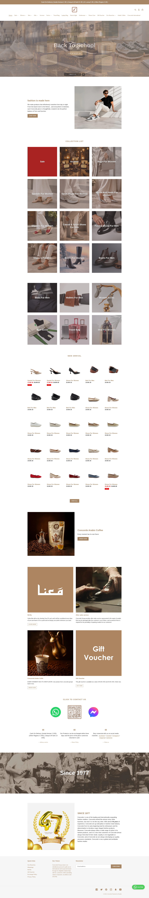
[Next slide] (79, 74)
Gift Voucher (31, 872)
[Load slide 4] (74, 74)
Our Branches (31, 865)
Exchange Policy (32, 874)
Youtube (108, 735)
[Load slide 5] (75, 74)
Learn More (32, 624)
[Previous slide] (66, 74)
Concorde (109, 894)
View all (74, 500)
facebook (102, 735)
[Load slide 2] (71, 74)
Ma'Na (29, 869)
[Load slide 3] (72, 74)
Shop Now (74, 60)
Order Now (83, 538)
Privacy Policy (32, 877)
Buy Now (79, 685)
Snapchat (102, 738)
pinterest (109, 738)
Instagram (115, 735)
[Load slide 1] (69, 74)
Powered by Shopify (116, 894)
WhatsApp (30, 867)
